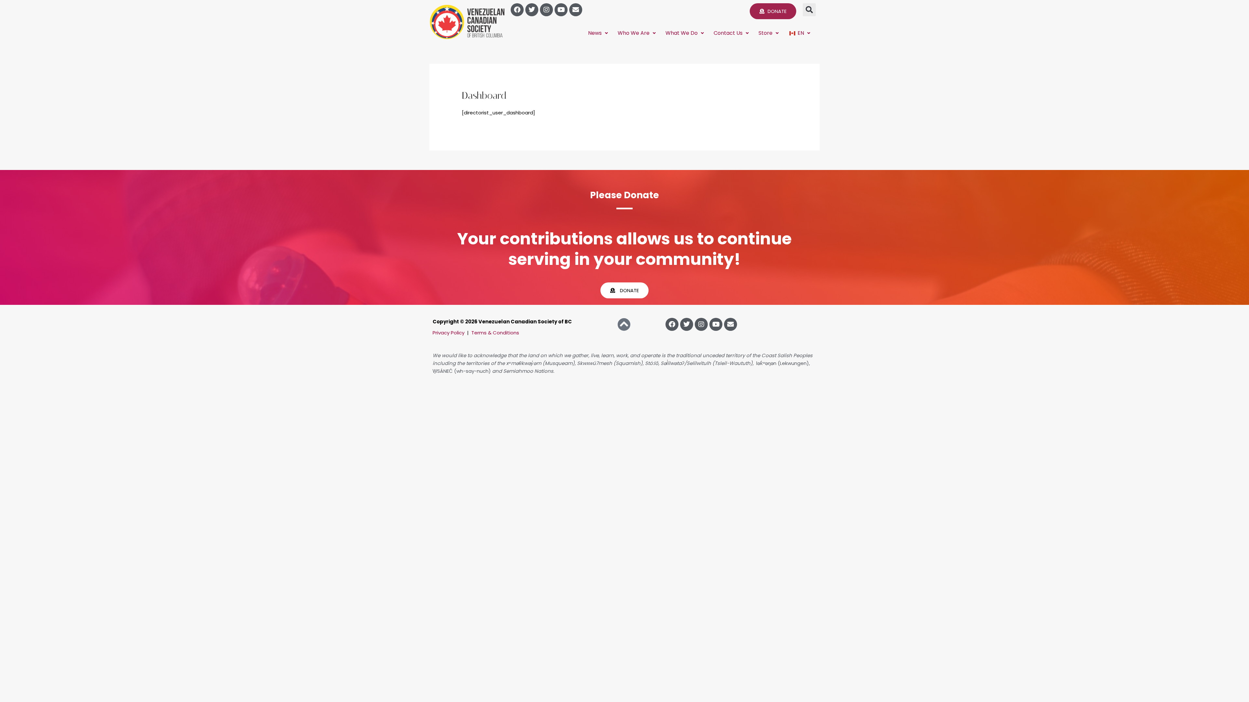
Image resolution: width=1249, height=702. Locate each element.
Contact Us (728, 33)
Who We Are (634, 33)
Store (765, 33)
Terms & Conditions (495, 332)
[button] (809, 9)
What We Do (681, 33)
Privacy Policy (448, 332)
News (595, 33)
